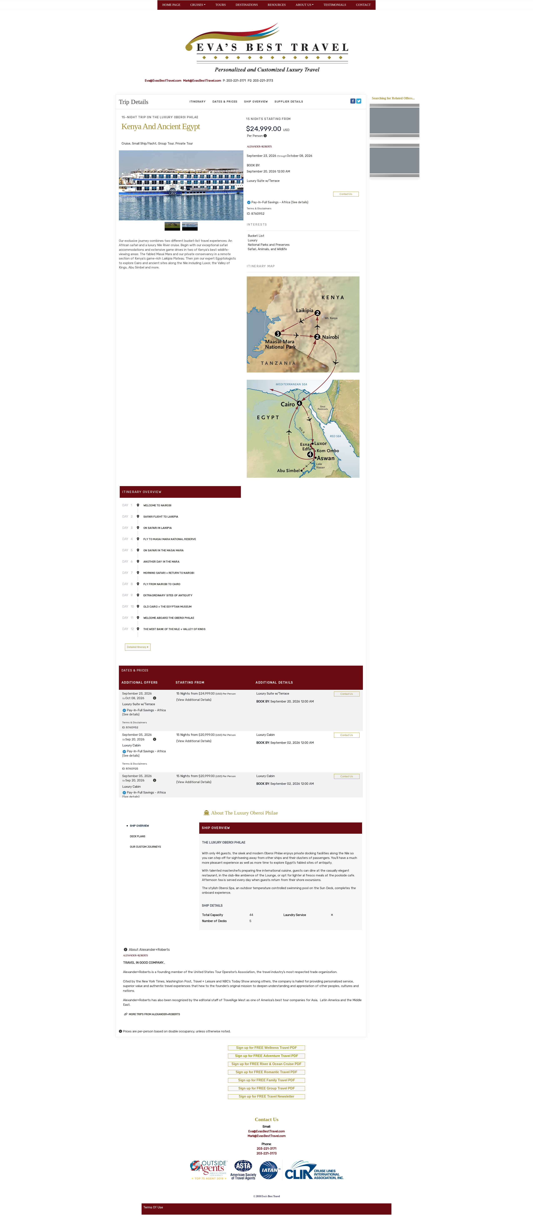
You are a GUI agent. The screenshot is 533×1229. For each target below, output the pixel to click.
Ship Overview (256, 101)
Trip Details (133, 101)
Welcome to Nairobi (157, 505)
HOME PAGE (171, 4)
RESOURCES (277, 4)
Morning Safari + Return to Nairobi (168, 572)
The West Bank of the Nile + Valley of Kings (174, 629)
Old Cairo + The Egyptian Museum (167, 606)
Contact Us (346, 194)
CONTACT (363, 4)
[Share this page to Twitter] (358, 101)
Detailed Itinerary (137, 647)
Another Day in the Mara (161, 561)
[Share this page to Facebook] (352, 101)
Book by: (263, 701)
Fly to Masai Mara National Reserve (169, 539)
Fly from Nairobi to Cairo (162, 584)
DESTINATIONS (247, 4)
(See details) (299, 202)
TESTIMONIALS (335, 4)
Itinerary (198, 101)
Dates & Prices (225, 101)
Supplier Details (289, 101)
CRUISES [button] (196, 4)
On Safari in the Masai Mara (163, 550)
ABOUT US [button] (303, 4)
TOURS (220, 4)
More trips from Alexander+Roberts (154, 1014)
